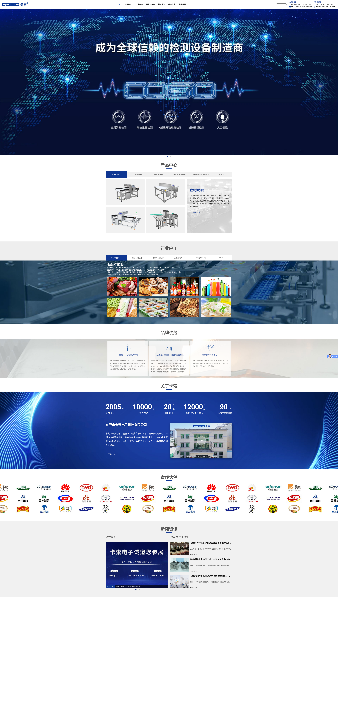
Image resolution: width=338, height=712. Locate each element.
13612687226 (306, 4)
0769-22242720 (307, 7)
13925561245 (295, 4)
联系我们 (182, 4)
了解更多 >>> (111, 454)
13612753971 (330, 4)
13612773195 (319, 4)
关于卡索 (171, 4)
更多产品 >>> (196, 212)
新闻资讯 (161, 4)
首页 (120, 4)
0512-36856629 (320, 7)
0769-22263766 (296, 7)
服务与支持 (150, 4)
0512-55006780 (331, 7)
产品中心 (128, 4)
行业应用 (139, 4)
